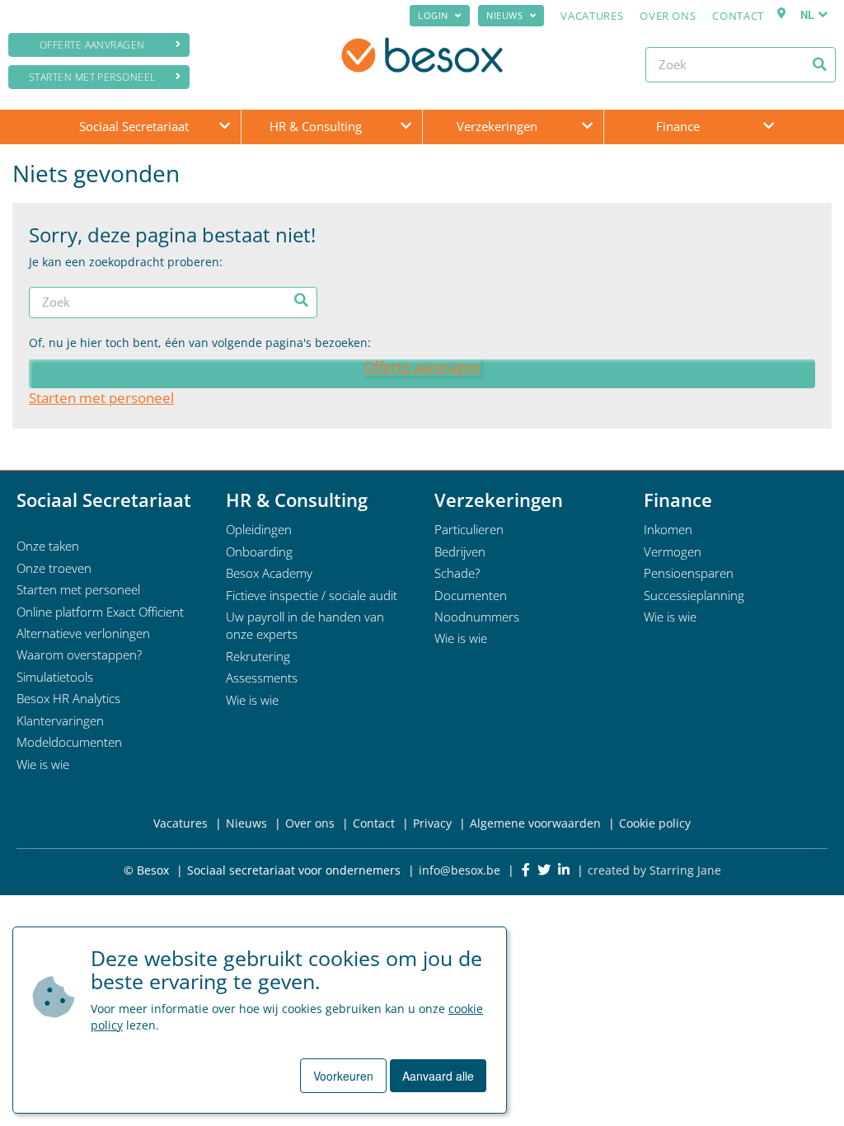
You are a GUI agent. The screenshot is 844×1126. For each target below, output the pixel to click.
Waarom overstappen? (79, 654)
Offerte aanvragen (92, 45)
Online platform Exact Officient (100, 611)
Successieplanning (694, 595)
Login (433, 15)
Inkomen (668, 529)
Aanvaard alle (438, 1075)
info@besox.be (459, 870)
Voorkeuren (343, 1075)
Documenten (470, 595)
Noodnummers (476, 616)
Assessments (262, 677)
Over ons (668, 15)
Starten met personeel (92, 77)
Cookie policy (655, 823)
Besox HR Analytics (68, 698)
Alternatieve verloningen (83, 633)
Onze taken (47, 545)
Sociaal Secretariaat (134, 126)
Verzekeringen (497, 126)
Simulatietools (54, 677)
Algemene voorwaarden (535, 823)
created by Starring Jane (654, 870)
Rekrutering (258, 656)
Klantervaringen (60, 720)
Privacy (432, 823)
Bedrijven (459, 551)
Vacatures (591, 15)
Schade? (457, 573)
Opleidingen (259, 529)
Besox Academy (269, 573)
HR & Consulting (316, 126)
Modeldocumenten (69, 742)
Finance (678, 126)
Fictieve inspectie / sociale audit (311, 595)
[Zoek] (820, 64)
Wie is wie (42, 764)
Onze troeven (53, 568)
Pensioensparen (689, 573)
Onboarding (259, 551)
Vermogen (672, 551)
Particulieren (469, 529)
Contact (738, 15)
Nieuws (504, 15)
